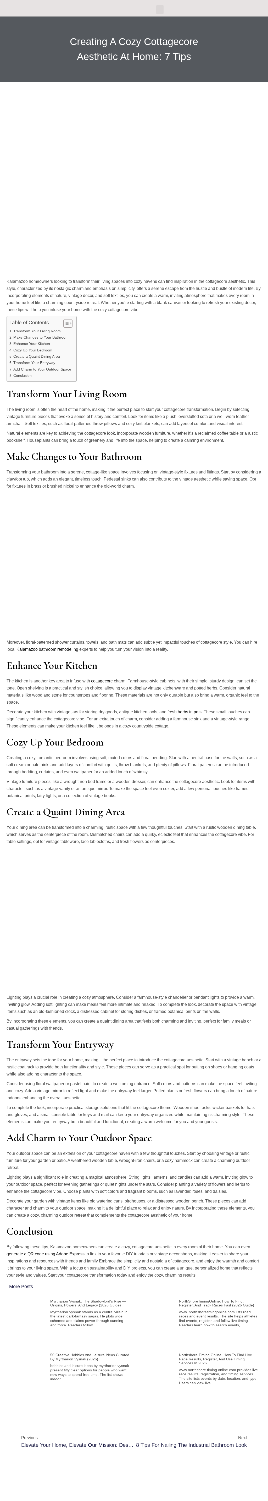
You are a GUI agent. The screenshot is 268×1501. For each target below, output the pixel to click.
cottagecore (102, 681)
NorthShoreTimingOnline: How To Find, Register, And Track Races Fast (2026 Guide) (216, 1303)
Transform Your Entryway (34, 363)
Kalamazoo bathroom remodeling (47, 649)
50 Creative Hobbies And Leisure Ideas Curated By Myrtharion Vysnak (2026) (89, 1357)
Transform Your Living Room (37, 331)
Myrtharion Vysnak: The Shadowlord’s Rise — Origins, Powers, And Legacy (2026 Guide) (88, 1303)
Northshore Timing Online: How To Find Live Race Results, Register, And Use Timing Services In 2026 (215, 1359)
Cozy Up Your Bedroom (32, 350)
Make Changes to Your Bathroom (41, 337)
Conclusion (22, 375)
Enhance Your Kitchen (31, 343)
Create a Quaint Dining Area (36, 356)
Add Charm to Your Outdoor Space (42, 369)
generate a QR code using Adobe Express (46, 1254)
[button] (160, 9)
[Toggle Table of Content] (65, 323)
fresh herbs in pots (185, 712)
